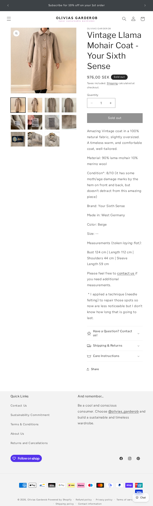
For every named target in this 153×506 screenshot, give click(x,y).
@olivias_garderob (123, 411)
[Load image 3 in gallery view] (52, 105)
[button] (8, 19)
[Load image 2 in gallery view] (34, 105)
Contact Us (19, 405)
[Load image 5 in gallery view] (18, 122)
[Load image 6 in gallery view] (34, 122)
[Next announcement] (145, 5)
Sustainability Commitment (30, 415)
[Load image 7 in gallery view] (52, 122)
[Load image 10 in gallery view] (34, 139)
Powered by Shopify (60, 499)
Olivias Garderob (37, 499)
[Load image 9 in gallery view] (18, 139)
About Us (17, 433)
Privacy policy (104, 499)
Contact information (90, 503)
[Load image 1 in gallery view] (18, 105)
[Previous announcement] (8, 5)
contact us (126, 273)
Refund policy (84, 499)
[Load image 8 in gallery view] (69, 122)
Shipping (112, 83)
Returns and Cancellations (29, 443)
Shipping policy (65, 503)
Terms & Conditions (25, 424)
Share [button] (95, 369)
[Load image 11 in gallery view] (52, 139)
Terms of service (126, 499)
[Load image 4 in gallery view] (69, 105)
